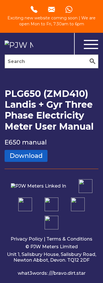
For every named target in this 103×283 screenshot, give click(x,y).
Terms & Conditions (69, 239)
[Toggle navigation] (86, 45)
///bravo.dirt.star (67, 273)
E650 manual (26, 142)
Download (26, 156)
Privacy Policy (27, 239)
